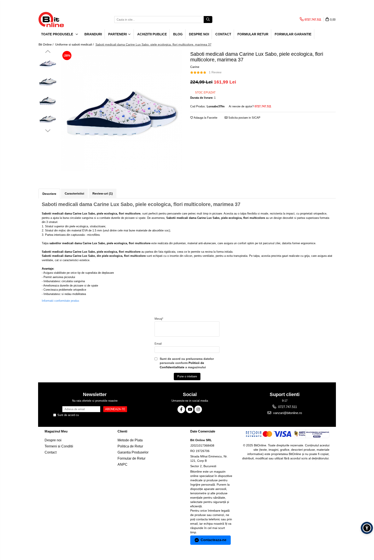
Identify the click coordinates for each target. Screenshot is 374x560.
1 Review (215, 72)
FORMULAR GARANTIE (293, 34)
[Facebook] (181, 409)
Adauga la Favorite (205, 117)
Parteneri (118, 34)
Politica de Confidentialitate (97, 415)
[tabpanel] (121, 110)
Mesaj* (159, 318)
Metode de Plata (130, 440)
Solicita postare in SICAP (243, 117)
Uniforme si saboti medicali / (75, 44)
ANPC (122, 464)
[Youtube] (189, 409)
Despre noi (199, 34)
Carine (194, 67)
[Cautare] (208, 19)
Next (48, 130)
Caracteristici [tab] (74, 193)
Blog (178, 34)
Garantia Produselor (133, 452)
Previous (48, 52)
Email (158, 343)
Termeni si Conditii (59, 446)
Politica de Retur (130, 446)
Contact (223, 34)
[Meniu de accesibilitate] (367, 528)
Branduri (93, 34)
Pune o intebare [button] (187, 376)
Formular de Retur (131, 458)
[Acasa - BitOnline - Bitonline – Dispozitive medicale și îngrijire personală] (60, 19)
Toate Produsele (57, 34)
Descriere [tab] (49, 193)
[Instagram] (198, 409)
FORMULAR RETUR (252, 34)
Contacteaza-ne (213, 540)
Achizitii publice (152, 34)
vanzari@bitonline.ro (287, 413)
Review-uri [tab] (102, 193)
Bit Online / (46, 44)
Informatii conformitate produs (60, 300)
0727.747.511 (287, 407)
